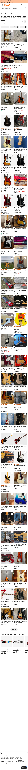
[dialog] (14, 761)
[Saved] (22, 5)
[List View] (25, 21)
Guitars (12, 11)
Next (13, 629)
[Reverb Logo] (7, 5)
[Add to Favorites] (12, 31)
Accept (24, 767)
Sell (18, 4)
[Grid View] (23, 21)
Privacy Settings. (7, 763)
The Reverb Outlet (5, 11)
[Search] (25, 8)
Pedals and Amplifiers (19, 11)
